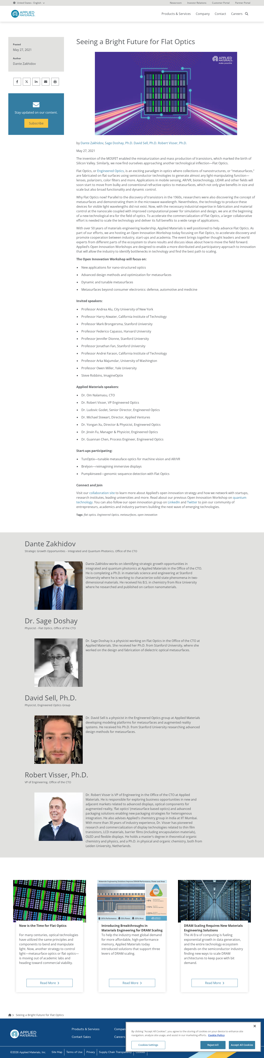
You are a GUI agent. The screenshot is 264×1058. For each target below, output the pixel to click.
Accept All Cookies (242, 1045)
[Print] (55, 82)
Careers (237, 14)
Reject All (213, 1045)
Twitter (192, 502)
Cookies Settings (148, 1045)
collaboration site (102, 493)
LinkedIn (174, 502)
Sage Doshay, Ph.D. (119, 143)
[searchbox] (246, 14)
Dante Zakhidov (92, 143)
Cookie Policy (216, 1035)
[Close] (254, 1026)
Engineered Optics (110, 171)
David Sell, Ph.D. (145, 143)
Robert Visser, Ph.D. (172, 143)
